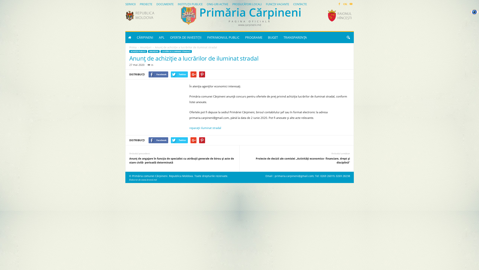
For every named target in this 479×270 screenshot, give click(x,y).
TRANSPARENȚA (295, 37)
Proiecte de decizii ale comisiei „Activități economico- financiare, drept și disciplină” (303, 160)
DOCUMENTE (165, 4)
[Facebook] (339, 4)
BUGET (273, 37)
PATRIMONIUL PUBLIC (223, 37)
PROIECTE (146, 4)
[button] (348, 37)
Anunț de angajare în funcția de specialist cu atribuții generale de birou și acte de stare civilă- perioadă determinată (181, 160)
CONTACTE (300, 4)
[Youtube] (351, 4)
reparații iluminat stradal (205, 128)
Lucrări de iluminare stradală (176, 51)
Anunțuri (153, 51)
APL (161, 37)
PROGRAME (253, 37)
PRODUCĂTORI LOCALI (247, 4)
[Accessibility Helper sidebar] (474, 12)
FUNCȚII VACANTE (277, 4)
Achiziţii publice (138, 51)
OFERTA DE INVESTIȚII (186, 37)
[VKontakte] (345, 4)
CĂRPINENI (145, 37)
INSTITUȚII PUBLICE (190, 4)
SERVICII (130, 4)
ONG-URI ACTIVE (217, 4)
